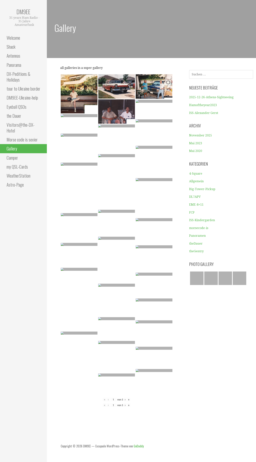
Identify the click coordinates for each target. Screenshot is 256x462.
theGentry (196, 251)
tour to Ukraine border (23, 88)
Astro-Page (15, 184)
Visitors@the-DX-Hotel (20, 127)
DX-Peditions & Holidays (18, 76)
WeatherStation (18, 175)
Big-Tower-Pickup (202, 189)
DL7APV (195, 197)
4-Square (195, 173)
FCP (192, 212)
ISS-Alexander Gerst (203, 113)
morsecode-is (198, 228)
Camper (12, 157)
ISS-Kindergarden (202, 220)
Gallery (12, 148)
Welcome (13, 37)
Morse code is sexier (22, 139)
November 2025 (200, 135)
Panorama (14, 64)
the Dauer (14, 115)
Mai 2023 (195, 143)
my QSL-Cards (17, 166)
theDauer (196, 243)
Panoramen (197, 235)
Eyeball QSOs (16, 106)
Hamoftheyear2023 (203, 105)
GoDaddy (139, 446)
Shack (11, 46)
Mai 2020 (195, 151)
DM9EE (23, 11)
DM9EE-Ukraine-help (22, 97)
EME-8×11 (196, 204)
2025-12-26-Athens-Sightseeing (211, 97)
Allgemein (196, 181)
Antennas (13, 55)
